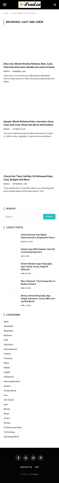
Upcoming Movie (11, 437)
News (6, 413)
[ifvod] (29, 4)
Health (7, 372)
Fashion (7, 354)
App (37, 467)
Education (8, 344)
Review (7, 423)
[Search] (54, 4)
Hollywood (9, 377)
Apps (6, 321)
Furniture (8, 358)
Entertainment (10, 349)
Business (8, 335)
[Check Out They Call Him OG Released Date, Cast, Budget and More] (29, 157)
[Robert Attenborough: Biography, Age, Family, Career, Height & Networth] (11, 267)
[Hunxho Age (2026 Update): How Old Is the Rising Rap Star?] (11, 252)
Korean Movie (10, 390)
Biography (8, 331)
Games (7, 367)
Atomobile (8, 326)
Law (6, 395)
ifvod (36, 474)
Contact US (26, 467)
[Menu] (5, 4)
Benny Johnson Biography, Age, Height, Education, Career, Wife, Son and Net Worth (38, 299)
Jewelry (7, 386)
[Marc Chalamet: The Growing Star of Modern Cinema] (11, 284)
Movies (7, 409)
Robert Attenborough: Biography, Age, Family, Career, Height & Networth (36, 267)
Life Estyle (9, 400)
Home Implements (12, 381)
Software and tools (13, 427)
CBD (6, 340)
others (7, 418)
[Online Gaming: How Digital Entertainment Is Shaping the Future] (11, 238)
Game (6, 363)
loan (6, 404)
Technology (9, 432)
